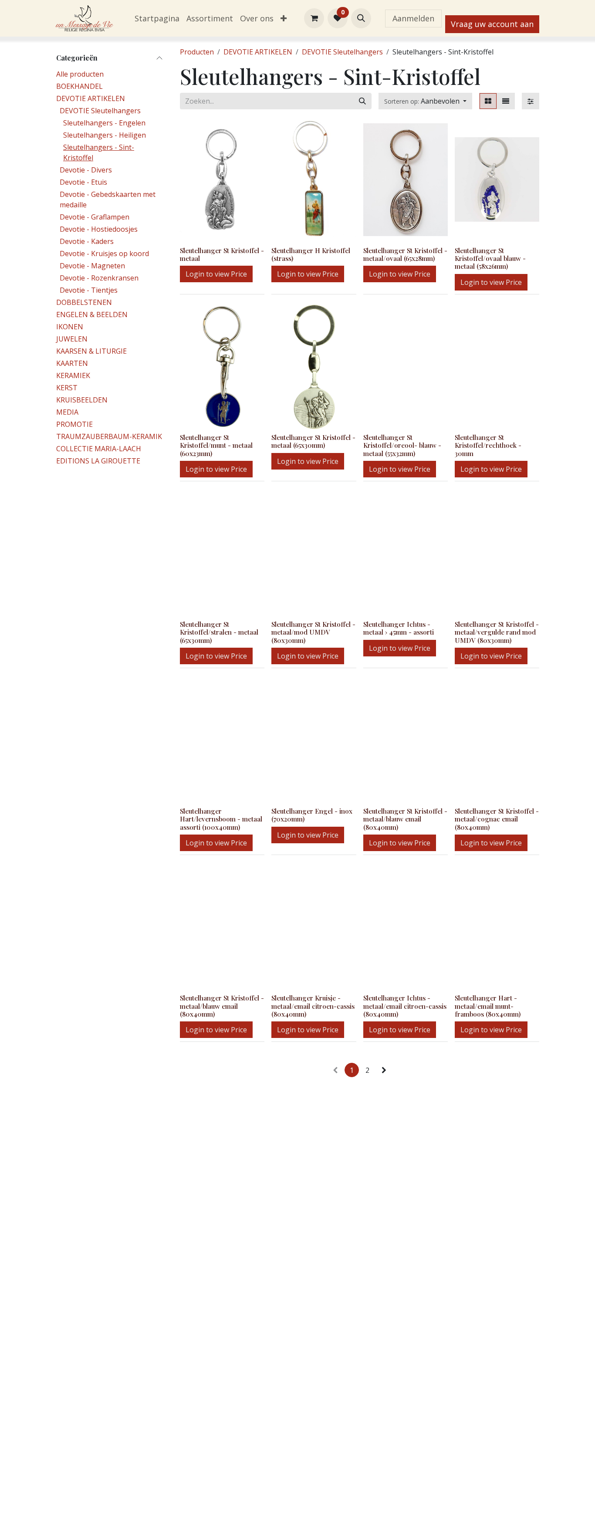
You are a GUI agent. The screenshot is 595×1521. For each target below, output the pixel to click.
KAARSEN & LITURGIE (91, 351)
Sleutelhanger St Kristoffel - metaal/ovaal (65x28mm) (405, 254)
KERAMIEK (73, 375)
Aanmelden (413, 18)
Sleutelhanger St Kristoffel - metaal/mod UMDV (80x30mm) (313, 632)
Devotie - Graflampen (94, 217)
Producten (197, 52)
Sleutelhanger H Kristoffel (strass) (310, 254)
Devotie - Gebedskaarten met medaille (108, 199)
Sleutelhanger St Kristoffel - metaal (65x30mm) (313, 441)
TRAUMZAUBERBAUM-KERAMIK (109, 436)
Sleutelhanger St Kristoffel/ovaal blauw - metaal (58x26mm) (490, 258)
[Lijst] (506, 101)
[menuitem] (157, 18)
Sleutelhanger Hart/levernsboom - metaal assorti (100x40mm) (221, 819)
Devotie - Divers (86, 170)
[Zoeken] (362, 101)
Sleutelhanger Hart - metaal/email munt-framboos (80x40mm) (488, 1006)
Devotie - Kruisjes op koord (104, 253)
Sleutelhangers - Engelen (104, 123)
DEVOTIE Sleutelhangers (100, 110)
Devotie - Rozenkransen (99, 278)
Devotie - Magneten (92, 265)
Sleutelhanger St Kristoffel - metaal (222, 254)
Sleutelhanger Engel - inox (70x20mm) (311, 815)
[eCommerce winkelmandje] (314, 18)
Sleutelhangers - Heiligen (104, 135)
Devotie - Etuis (83, 182)
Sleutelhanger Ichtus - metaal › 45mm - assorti (398, 628)
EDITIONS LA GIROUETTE (98, 461)
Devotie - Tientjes (89, 290)
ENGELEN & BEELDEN (92, 314)
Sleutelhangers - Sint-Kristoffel (98, 152)
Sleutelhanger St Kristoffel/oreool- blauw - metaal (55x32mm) (402, 445)
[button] (361, 18)
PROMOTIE (74, 424)
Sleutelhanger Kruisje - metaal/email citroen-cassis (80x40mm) (313, 1006)
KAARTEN (72, 363)
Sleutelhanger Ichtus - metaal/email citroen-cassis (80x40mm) (404, 1006)
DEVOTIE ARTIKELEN (90, 98)
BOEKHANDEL (79, 86)
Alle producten (80, 74)
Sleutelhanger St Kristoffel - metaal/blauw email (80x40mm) (405, 819)
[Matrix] (488, 101)
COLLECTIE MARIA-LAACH (98, 448)
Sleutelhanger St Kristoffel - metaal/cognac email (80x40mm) (497, 819)
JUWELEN (72, 339)
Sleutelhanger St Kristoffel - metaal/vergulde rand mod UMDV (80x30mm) (497, 632)
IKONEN (69, 326)
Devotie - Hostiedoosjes (99, 229)
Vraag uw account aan (492, 24)
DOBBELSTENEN (84, 302)
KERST (67, 387)
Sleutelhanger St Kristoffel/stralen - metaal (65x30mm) (219, 632)
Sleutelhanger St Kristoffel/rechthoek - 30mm (488, 445)
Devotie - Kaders (87, 241)
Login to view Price (216, 274)
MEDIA (67, 412)
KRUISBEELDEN (82, 400)
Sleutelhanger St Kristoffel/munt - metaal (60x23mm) (216, 445)
